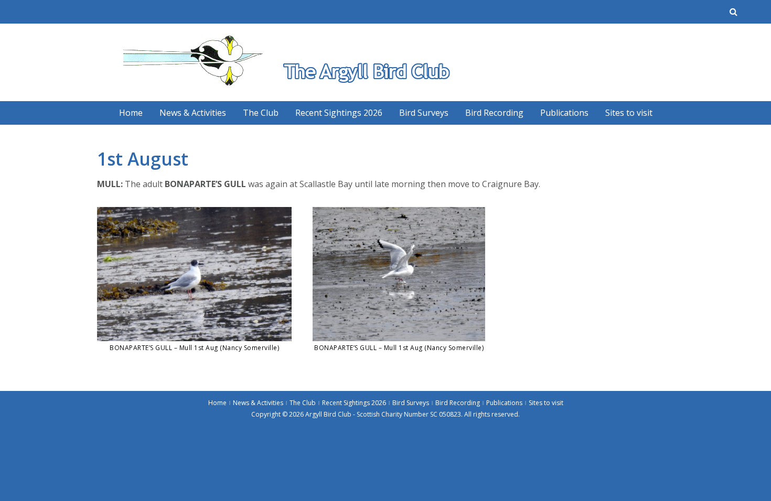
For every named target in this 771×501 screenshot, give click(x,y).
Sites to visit (628, 112)
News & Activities (192, 112)
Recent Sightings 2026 (338, 112)
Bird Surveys (423, 112)
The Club (261, 112)
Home (131, 112)
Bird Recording (494, 112)
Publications (564, 112)
